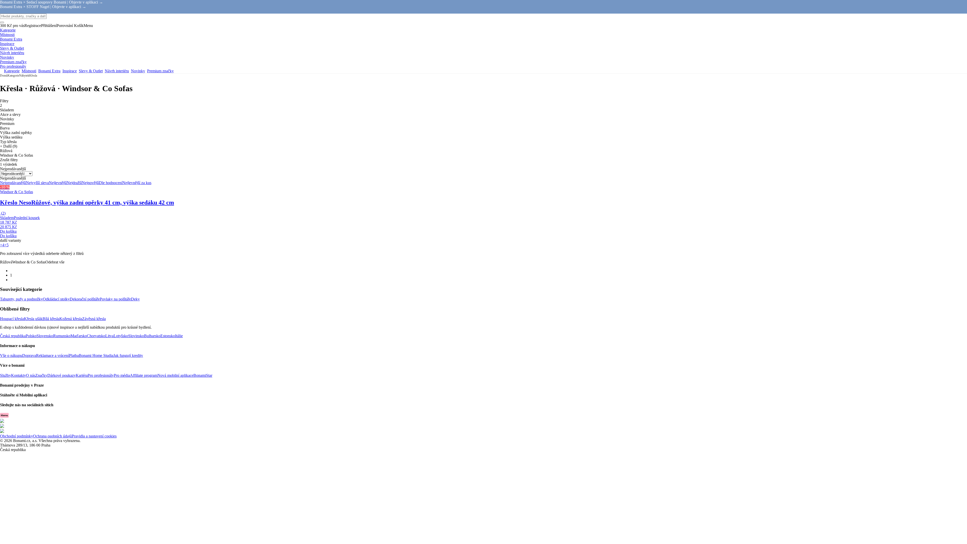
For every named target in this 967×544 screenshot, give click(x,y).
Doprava (29, 355)
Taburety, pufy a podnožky (21, 299)
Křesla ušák (33, 319)
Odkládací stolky (56, 299)
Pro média (122, 375)
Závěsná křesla (94, 319)
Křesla (33, 75)
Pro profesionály (101, 375)
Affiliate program (143, 375)
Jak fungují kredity (128, 355)
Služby (5, 375)
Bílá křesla (51, 319)
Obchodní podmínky (16, 436)
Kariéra (82, 375)
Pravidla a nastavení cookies (94, 436)
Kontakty (18, 375)
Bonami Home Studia (96, 355)
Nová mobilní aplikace (175, 375)
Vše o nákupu (11, 355)
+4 (2, 245)
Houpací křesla (12, 319)
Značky (41, 375)
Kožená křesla (70, 319)
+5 (6, 245)
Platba (74, 355)
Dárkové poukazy (61, 375)
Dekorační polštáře (85, 299)
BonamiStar (202, 375)
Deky (135, 299)
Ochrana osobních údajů (52, 436)
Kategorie (13, 75)
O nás (30, 375)
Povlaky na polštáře (115, 299)
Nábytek (24, 75)
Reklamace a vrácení (52, 355)
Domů (4, 75)
